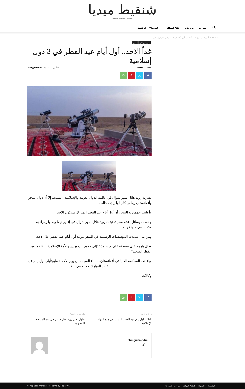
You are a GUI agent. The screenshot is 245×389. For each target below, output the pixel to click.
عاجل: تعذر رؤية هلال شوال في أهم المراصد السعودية (60, 321)
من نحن (189, 27)
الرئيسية (141, 27)
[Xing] (145, 345)
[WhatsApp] (123, 75)
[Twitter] (139, 75)
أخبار (134, 42)
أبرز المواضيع (203, 37)
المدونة (155, 27)
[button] (214, 28)
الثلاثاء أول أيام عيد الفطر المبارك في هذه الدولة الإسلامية (124, 321)
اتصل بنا (203, 27)
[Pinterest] (131, 75)
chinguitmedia (35, 67)
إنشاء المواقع (173, 27)
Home (215, 37)
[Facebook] (148, 75)
